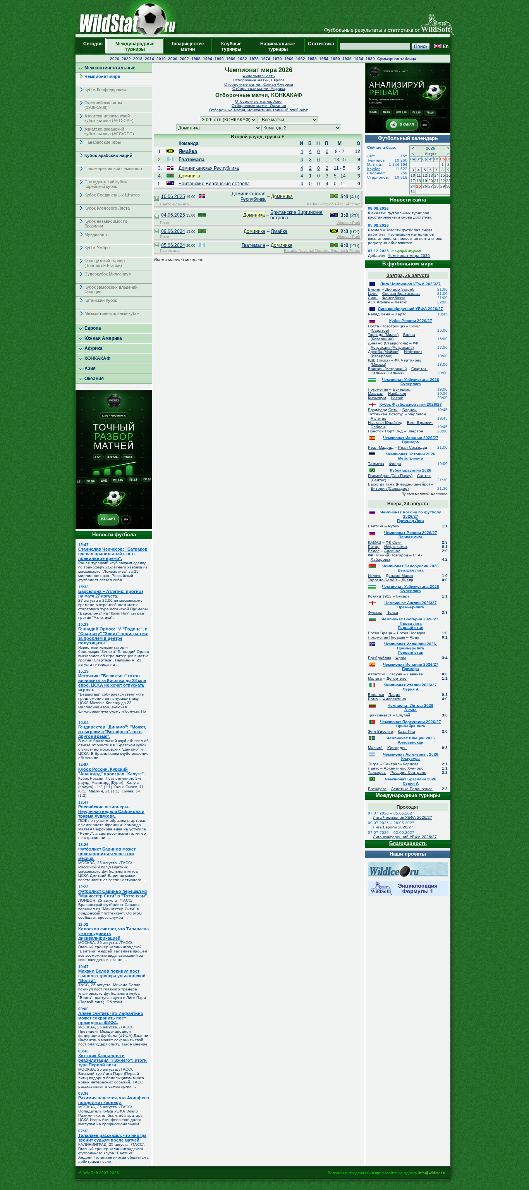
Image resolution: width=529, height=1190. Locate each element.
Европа (92, 328)
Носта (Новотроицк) (386, 326)
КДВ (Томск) (379, 360)
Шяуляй (403, 715)
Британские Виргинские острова (214, 183)
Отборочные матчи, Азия (258, 101)
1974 (265, 59)
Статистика (321, 46)
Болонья (376, 694)
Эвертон (415, 431)
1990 (219, 59)
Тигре (373, 764)
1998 (196, 59)
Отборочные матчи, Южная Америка (258, 84)
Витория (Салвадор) (390, 488)
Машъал (375, 393)
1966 (289, 59)
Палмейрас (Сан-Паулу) (390, 476)
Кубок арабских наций (108, 155)
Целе (373, 293)
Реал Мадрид (380, 447)
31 (412, 191)
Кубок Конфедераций (105, 89)
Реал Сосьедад (412, 447)
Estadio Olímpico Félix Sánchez (332, 204)
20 (430, 181)
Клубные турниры (231, 46)
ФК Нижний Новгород (388, 555)
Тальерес (377, 772)
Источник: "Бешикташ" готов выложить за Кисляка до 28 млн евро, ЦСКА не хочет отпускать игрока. (112, 682)
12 (425, 175)
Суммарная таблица (396, 59)
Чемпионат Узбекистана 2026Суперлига (410, 381)
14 (436, 175)
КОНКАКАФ (97, 358)
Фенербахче (393, 298)
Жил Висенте (380, 731)
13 (430, 175)
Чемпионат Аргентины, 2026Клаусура (410, 756)
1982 (242, 59)
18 (418, 181)
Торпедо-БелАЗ (382, 580)
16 (448, 175)
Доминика (189, 176)
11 (419, 175)
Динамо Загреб (399, 289)
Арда (414, 637)
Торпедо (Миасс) (383, 334)
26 (425, 186)
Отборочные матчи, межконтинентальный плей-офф (258, 110)
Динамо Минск (399, 575)
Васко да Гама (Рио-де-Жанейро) (399, 484)
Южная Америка (103, 338)
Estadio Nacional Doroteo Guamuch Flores (322, 250)
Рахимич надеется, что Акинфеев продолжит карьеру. (113, 1100)
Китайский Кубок (100, 300)
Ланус (373, 768)
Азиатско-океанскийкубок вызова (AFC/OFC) (109, 131)
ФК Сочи (394, 542)
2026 (114, 59)
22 (442, 181)
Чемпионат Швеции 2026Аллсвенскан (410, 740)
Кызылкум (377, 398)
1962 (300, 59)
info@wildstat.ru (432, 1173)
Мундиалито (96, 234)
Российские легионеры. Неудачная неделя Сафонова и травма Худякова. (111, 811)
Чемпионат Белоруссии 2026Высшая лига (410, 568)
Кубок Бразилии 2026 (410, 470)
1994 (207, 59)
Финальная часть (258, 76)
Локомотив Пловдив (386, 637)
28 (436, 186)
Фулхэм (375, 612)
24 (412, 186)
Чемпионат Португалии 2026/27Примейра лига (410, 724)
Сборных (375, 173)
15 (442, 175)
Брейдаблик (379, 658)
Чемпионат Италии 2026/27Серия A (410, 687)
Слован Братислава (401, 293)
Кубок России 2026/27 (410, 321)
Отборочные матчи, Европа (259, 80)
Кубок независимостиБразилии (105, 223)
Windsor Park (348, 222)
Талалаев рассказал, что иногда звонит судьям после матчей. (112, 1137)
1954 (323, 59)
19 (425, 181)
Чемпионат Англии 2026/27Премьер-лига (411, 605)
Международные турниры (135, 46)
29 (442, 186)
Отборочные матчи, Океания (259, 105)
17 (412, 181)
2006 (172, 59)
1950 (335, 59)
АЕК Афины (379, 302)
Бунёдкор (401, 389)
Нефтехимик (395, 546)
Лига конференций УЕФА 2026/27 (410, 309)
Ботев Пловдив (411, 633)
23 (448, 181)
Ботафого (377, 789)
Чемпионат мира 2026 (409, 255)
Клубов (373, 169)
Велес (374, 551)
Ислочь (374, 575)
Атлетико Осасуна (385, 674)
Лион (373, 298)
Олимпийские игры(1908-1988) (103, 105)
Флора (395, 464)
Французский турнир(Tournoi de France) (104, 263)
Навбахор (397, 393)
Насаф (397, 398)
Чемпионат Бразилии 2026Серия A (410, 781)
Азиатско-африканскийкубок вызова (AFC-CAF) (109, 118)
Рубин (394, 526)
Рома (373, 699)
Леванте (415, 674)
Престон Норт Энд (385, 431)
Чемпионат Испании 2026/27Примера (410, 440)
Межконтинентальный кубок (111, 313)
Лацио (394, 694)
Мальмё (375, 748)
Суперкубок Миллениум (108, 274)
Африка (93, 348)
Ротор (374, 546)
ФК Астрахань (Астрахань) (394, 345)
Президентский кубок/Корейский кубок (105, 184)
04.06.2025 (173, 215)
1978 (254, 59)
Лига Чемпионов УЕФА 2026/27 (410, 284)
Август (431, 154)
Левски (401, 302)
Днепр (407, 580)
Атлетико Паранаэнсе (412, 789)
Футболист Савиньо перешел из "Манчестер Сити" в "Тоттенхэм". (113, 893)
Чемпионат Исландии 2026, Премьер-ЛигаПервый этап (410, 648)
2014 (149, 59)
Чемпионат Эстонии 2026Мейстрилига (410, 456)
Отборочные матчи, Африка (258, 88)
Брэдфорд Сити (383, 410)
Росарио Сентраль (408, 772)
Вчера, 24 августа (407, 503)
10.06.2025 (173, 196)
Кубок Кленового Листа (107, 208)
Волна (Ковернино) (393, 336)
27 (430, 186)
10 (412, 175)
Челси (392, 612)
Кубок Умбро (97, 247)
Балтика (375, 526)
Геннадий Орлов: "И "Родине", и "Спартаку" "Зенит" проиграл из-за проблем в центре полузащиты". (113, 636)
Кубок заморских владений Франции (110, 289)
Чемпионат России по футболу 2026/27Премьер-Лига (410, 516)
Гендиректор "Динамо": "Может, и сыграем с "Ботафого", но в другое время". (112, 732)
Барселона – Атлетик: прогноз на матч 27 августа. (110, 593)
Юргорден (397, 748)
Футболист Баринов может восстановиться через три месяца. (107, 854)
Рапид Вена (379, 314)
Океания (94, 378)
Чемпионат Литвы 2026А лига (410, 707)
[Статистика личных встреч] (156, 199)
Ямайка (188, 151)
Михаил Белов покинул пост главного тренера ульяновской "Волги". (112, 976)
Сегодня (93, 46)
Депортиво (396, 678)
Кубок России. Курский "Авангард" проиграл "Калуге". (111, 771)
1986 (230, 59)
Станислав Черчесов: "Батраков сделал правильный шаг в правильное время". (113, 554)
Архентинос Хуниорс (403, 768)
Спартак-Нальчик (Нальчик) (399, 371)
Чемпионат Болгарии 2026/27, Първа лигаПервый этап (410, 623)
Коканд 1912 (380, 596)
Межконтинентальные (110, 68)
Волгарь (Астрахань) (387, 369)
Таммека (376, 464)
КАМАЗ (374, 542)
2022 (126, 59)
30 (448, 186)
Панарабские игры (102, 142)
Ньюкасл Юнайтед (385, 422)
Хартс (400, 314)
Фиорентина (394, 699)
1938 (347, 59)
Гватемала (191, 159)
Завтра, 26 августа (407, 275)
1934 (358, 59)
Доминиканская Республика (209, 168)
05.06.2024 (173, 245)
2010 (161, 59)
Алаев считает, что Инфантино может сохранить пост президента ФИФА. (110, 1018)
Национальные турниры (277, 46)
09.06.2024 (173, 231)
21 (436, 181)
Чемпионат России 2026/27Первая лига (410, 534)
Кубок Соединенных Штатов (112, 195)
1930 (370, 59)
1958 (312, 59)
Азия (90, 368)
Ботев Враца (380, 633)
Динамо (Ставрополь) (388, 343)
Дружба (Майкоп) (383, 352)
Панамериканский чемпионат (113, 168)
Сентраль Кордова (401, 764)
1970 (277, 59)
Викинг (374, 289)
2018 (138, 59)
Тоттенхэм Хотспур (386, 414)
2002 (184, 59)
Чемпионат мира (102, 76)
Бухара (403, 596)
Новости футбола (114, 534)
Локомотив (378, 389)
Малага (375, 678)
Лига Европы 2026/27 (393, 827)
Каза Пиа (406, 731)
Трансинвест (380, 715)
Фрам (400, 658)
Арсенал (392, 551)
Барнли (409, 410)
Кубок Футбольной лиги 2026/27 (411, 404)
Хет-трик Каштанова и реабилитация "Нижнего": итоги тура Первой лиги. (112, 1060)
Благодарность (408, 843)
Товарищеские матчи (187, 46)
